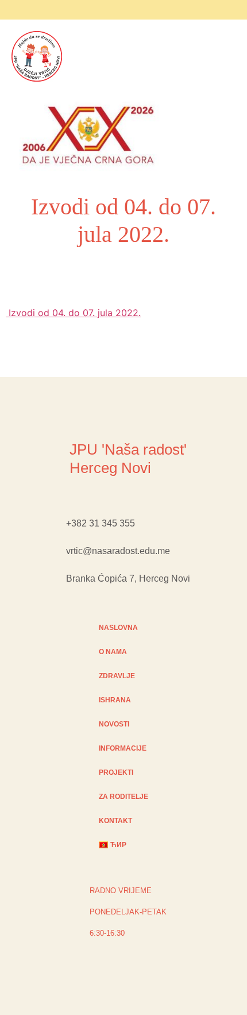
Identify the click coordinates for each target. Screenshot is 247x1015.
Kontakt (115, 821)
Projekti (116, 772)
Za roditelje (123, 797)
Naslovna (118, 628)
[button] (185, 137)
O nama (113, 652)
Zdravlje (117, 676)
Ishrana (115, 700)
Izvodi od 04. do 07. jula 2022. (73, 312)
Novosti (114, 724)
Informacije (122, 748)
